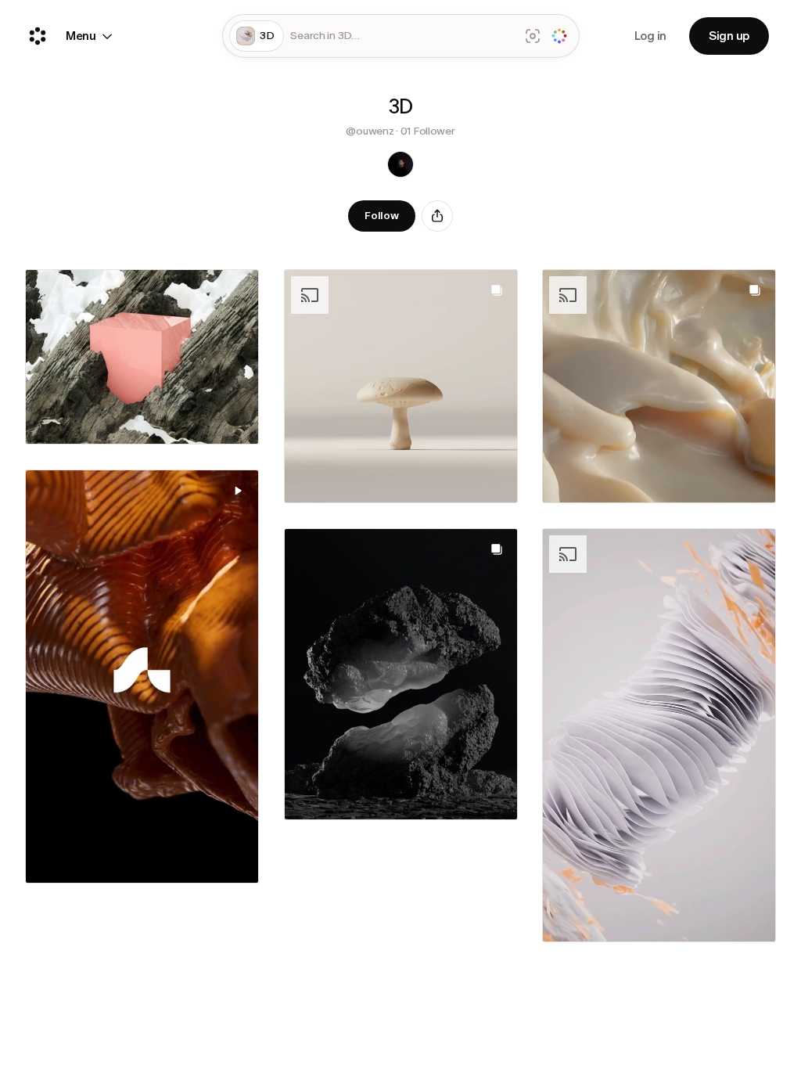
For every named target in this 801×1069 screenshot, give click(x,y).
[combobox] (401, 36)
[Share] (437, 216)
